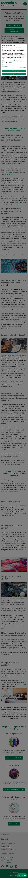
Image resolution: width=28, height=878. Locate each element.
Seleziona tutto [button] (14, 74)
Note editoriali (5, 66)
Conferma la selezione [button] (14, 71)
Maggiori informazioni (6, 64)
